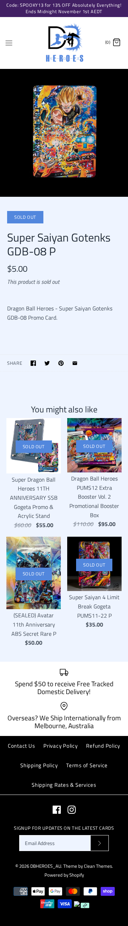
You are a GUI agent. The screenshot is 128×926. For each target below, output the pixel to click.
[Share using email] (75, 363)
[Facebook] (57, 810)
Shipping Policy (39, 765)
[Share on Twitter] (47, 363)
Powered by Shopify (64, 874)
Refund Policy (103, 746)
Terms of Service (87, 765)
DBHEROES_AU (45, 866)
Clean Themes (98, 866)
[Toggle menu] (9, 42)
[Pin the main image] (61, 363)
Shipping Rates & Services (64, 785)
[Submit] (99, 843)
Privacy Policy (60, 746)
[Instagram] (72, 810)
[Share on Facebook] (33, 363)
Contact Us (21, 746)
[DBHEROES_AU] (64, 43)
